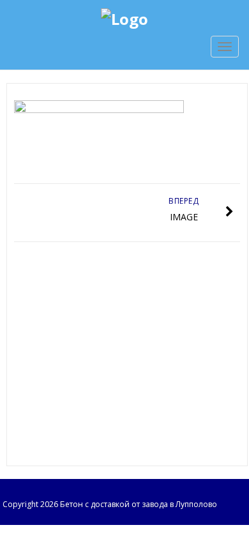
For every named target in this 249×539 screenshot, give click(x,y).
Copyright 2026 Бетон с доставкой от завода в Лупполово (110, 504)
